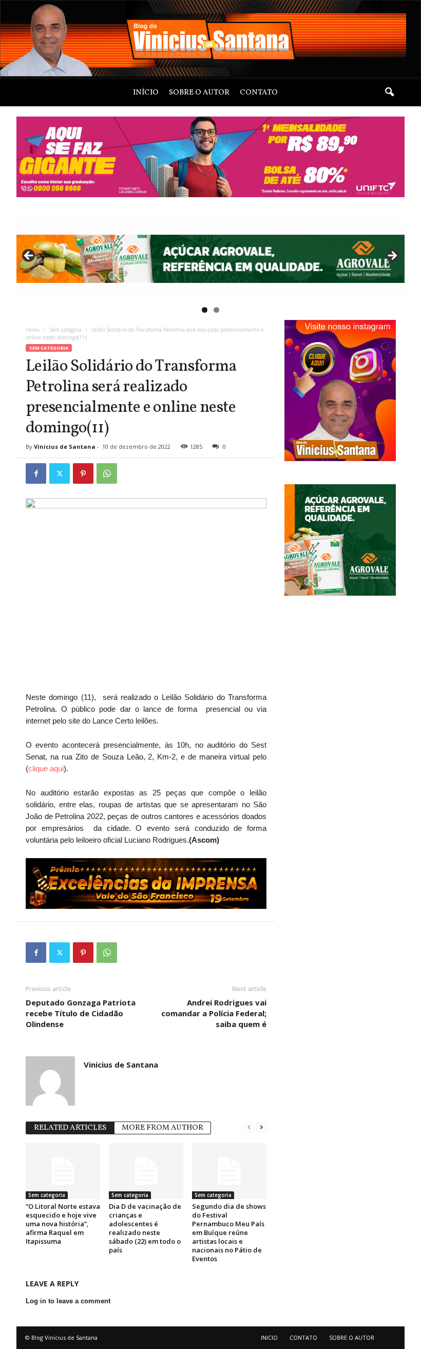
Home (33, 329)
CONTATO (259, 92)
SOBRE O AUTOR (199, 92)
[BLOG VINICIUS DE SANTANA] (210, 39)
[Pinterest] (83, 473)
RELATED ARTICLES (70, 1128)
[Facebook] (36, 473)
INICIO (269, 1337)
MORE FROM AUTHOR (162, 1128)
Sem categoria (65, 329)
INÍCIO (146, 92)
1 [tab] (204, 310)
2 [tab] (216, 310)
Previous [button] (29, 256)
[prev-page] (249, 1127)
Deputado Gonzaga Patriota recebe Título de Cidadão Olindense (81, 1013)
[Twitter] (59, 473)
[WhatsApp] (107, 473)
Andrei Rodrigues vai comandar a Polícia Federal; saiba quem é (213, 1013)
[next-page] (261, 1127)
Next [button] (391, 256)
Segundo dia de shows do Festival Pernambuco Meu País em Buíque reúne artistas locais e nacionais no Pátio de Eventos (229, 1232)
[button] (389, 92)
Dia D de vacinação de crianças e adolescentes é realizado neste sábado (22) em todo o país (145, 1228)
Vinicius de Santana (64, 446)
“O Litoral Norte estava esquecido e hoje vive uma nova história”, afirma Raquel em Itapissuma (63, 1224)
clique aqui (46, 768)
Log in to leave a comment (68, 1301)
